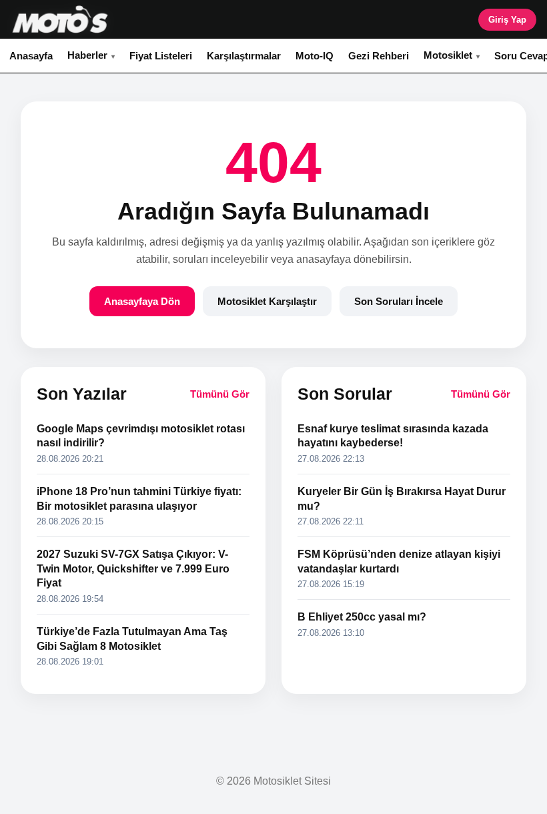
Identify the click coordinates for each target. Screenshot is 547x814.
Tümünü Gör (219, 394)
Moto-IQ (315, 55)
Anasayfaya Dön (142, 301)
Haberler (87, 55)
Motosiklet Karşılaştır (267, 301)
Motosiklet (448, 55)
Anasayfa (31, 55)
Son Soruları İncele (398, 301)
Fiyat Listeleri (160, 55)
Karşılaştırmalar (244, 55)
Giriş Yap (507, 20)
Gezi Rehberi (378, 55)
